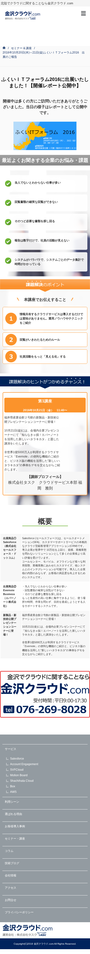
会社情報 (10, 875)
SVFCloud (17, 769)
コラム (9, 851)
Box (12, 786)
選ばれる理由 (13, 814)
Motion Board (19, 775)
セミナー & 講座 (21, 48)
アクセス (10, 887)
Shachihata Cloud (22, 780)
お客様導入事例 (15, 826)
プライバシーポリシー (19, 912)
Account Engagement (24, 764)
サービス (10, 749)
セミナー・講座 (15, 838)
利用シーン (12, 801)
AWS (13, 792)
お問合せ (10, 900)
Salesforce (17, 758)
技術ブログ (12, 863)
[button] (83, 13)
